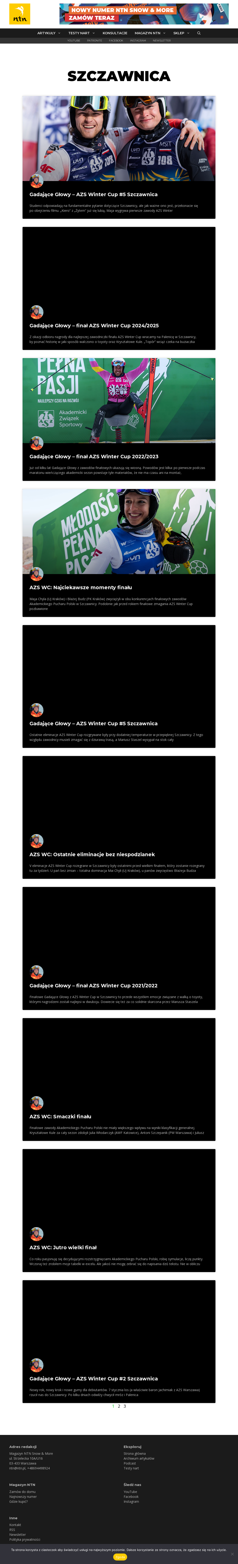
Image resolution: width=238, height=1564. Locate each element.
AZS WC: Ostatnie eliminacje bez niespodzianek (92, 854)
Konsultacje (115, 33)
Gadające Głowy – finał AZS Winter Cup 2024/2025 (94, 326)
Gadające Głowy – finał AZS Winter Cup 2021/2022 (94, 986)
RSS (12, 1529)
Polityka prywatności (24, 1539)
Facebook (116, 40)
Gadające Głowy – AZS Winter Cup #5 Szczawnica (94, 194)
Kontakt (15, 1525)
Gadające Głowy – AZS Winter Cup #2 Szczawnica (94, 1379)
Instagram (138, 40)
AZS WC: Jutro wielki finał (63, 1247)
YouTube (73, 40)
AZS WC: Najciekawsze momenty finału (81, 587)
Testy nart (79, 33)
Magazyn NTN (147, 33)
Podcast (130, 1463)
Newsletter (162, 40)
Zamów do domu (22, 1491)
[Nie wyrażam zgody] (232, 1554)
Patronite (94, 40)
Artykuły (46, 33)
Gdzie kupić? (18, 1501)
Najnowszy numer (23, 1496)
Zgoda (120, 1557)
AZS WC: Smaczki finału (60, 1116)
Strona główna (135, 1453)
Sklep (178, 33)
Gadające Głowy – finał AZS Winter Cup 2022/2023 (94, 456)
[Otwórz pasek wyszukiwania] (199, 33)
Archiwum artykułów (139, 1458)
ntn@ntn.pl (17, 1468)
